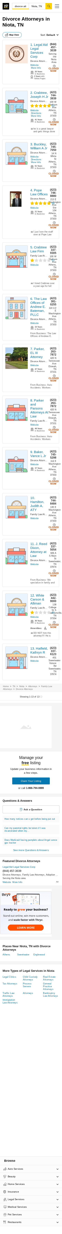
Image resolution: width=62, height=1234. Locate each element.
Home (6, 686)
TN (14, 686)
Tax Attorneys (10, 983)
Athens (6, 954)
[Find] (48, 6)
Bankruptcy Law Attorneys (50, 994)
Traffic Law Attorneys (8, 994)
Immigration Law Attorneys (10, 1001)
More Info (36, 68)
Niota (21, 686)
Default (50, 35)
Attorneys (32, 686)
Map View (14, 35)
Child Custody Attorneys (30, 978)
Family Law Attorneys (41, 255)
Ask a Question (33, 809)
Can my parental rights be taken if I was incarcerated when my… (25, 829)
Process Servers (27, 985)
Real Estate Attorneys (49, 978)
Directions (36, 113)
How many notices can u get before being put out (29, 819)
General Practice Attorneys (48, 986)
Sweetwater (23, 954)
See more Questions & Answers (31, 850)
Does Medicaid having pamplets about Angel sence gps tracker (30, 841)
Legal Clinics (9, 977)
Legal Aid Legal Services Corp (19, 866)
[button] (57, 6)
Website (34, 65)
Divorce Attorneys (39, 61)
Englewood (39, 954)
